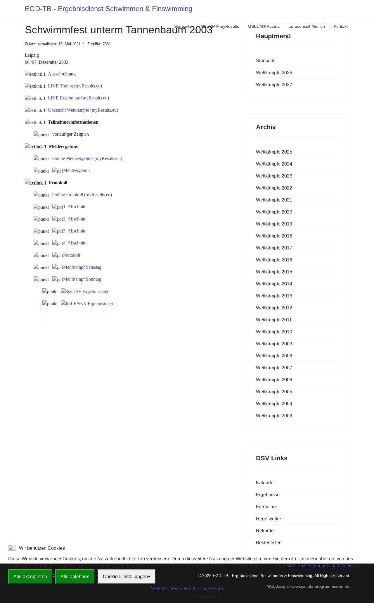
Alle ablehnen (74, 576)
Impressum (211, 588)
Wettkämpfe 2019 (274, 223)
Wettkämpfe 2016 (274, 259)
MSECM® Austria (264, 26)
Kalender (265, 482)
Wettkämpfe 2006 (274, 379)
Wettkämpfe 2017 (274, 247)
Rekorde (265, 530)
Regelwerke (268, 518)
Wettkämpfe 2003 (274, 415)
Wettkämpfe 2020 (274, 211)
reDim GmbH (207, 596)
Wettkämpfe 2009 (274, 343)
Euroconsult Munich (306, 26)
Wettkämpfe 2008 (274, 355)
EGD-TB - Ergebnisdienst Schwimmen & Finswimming (108, 8)
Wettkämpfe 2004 (274, 403)
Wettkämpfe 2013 (274, 295)
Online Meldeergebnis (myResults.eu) (87, 158)
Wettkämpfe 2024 (274, 163)
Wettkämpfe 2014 (274, 283)
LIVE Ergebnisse (78, 97)
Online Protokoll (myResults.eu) (82, 194)
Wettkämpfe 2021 (274, 199)
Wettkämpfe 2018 (274, 235)
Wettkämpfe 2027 (274, 84)
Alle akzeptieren (30, 576)
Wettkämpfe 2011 (274, 319)
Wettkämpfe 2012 (274, 307)
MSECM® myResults (219, 26)
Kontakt (341, 26)
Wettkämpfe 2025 (274, 151)
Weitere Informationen (174, 588)
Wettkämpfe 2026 (274, 72)
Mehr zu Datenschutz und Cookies (322, 565)
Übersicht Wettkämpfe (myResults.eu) (83, 110)
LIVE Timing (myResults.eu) (75, 85)
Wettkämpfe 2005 (274, 391)
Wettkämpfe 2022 (274, 187)
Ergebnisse (268, 494)
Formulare (266, 506)
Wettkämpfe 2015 (274, 271)
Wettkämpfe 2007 (274, 367)
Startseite (183, 26)
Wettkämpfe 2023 (274, 175)
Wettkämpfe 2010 (274, 331)
